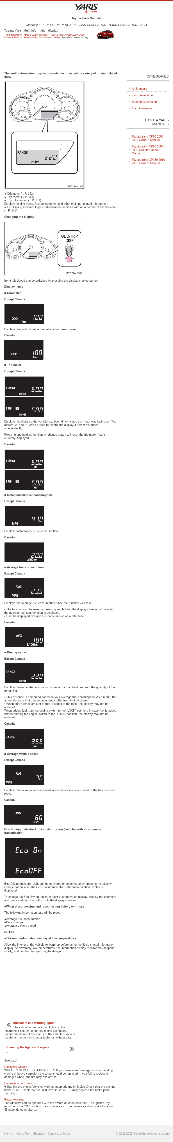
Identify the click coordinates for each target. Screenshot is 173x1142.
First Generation (57, 25)
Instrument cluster (50, 37)
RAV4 (143, 25)
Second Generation (90, 25)
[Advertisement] (60, 55)
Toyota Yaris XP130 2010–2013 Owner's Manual (149, 161)
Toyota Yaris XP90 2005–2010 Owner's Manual (148, 138)
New (18, 1133)
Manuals (33, 25)
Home (8, 1133)
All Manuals (139, 88)
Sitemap (38, 1133)
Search (67, 1133)
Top (27, 1133)
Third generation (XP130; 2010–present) (26, 34)
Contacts (53, 1133)
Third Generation (122, 25)
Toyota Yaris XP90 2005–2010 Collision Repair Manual (148, 150)
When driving (31, 37)
